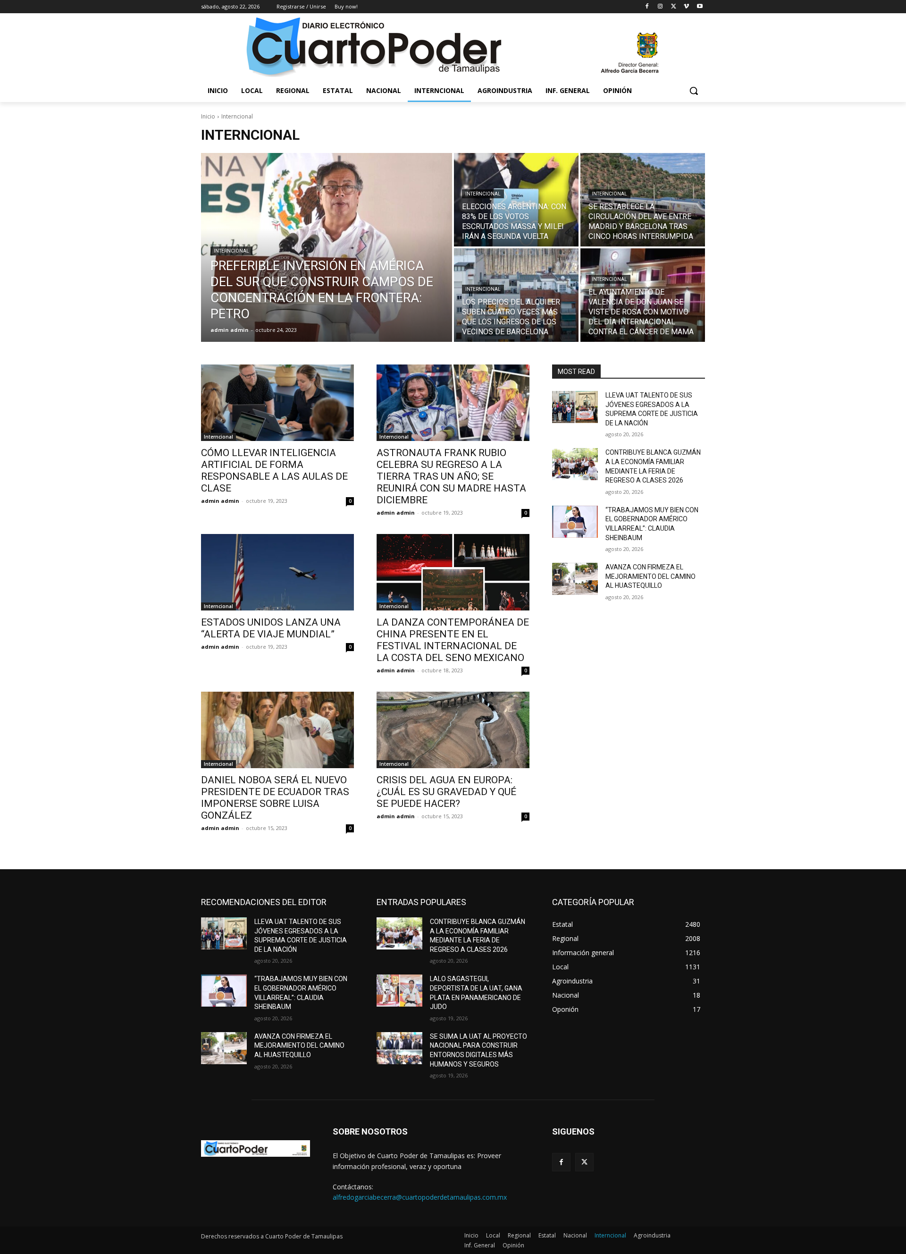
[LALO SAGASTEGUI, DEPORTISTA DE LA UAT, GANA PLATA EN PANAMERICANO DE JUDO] (399, 990)
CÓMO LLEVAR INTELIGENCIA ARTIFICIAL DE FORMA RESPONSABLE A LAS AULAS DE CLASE (274, 470)
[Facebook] (647, 6)
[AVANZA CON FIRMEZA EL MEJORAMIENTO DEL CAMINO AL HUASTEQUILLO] (575, 579)
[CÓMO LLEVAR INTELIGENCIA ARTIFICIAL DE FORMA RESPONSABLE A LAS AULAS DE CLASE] (277, 402)
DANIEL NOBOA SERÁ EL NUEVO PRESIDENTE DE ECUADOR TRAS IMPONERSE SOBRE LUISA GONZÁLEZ (275, 797)
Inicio (208, 116)
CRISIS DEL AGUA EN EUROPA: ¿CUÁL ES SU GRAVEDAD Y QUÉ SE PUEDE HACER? (446, 791)
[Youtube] (699, 6)
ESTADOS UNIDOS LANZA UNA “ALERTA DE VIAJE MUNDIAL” (271, 628)
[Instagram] (660, 6)
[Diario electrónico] (453, 46)
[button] (693, 90)
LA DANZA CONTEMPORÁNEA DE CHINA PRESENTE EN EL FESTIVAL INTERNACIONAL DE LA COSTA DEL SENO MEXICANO (453, 640)
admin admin (220, 500)
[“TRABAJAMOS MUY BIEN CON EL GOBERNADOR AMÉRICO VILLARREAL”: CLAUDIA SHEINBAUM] (575, 522)
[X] (673, 6)
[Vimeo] (686, 6)
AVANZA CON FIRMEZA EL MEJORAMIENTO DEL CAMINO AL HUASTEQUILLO (650, 576)
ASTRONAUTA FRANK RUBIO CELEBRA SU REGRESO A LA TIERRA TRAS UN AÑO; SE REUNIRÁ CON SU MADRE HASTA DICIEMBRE (451, 476)
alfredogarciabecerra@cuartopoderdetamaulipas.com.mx (420, 1197)
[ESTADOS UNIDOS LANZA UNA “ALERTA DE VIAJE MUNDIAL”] (277, 572)
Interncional (231, 251)
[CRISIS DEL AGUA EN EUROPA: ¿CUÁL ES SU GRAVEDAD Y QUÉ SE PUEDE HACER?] (453, 730)
